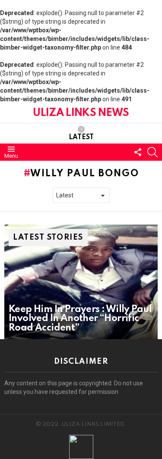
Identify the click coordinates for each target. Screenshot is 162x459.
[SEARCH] (152, 152)
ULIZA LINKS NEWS (81, 113)
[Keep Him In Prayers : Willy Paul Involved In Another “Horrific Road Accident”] (81, 282)
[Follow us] (138, 152)
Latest (81, 137)
